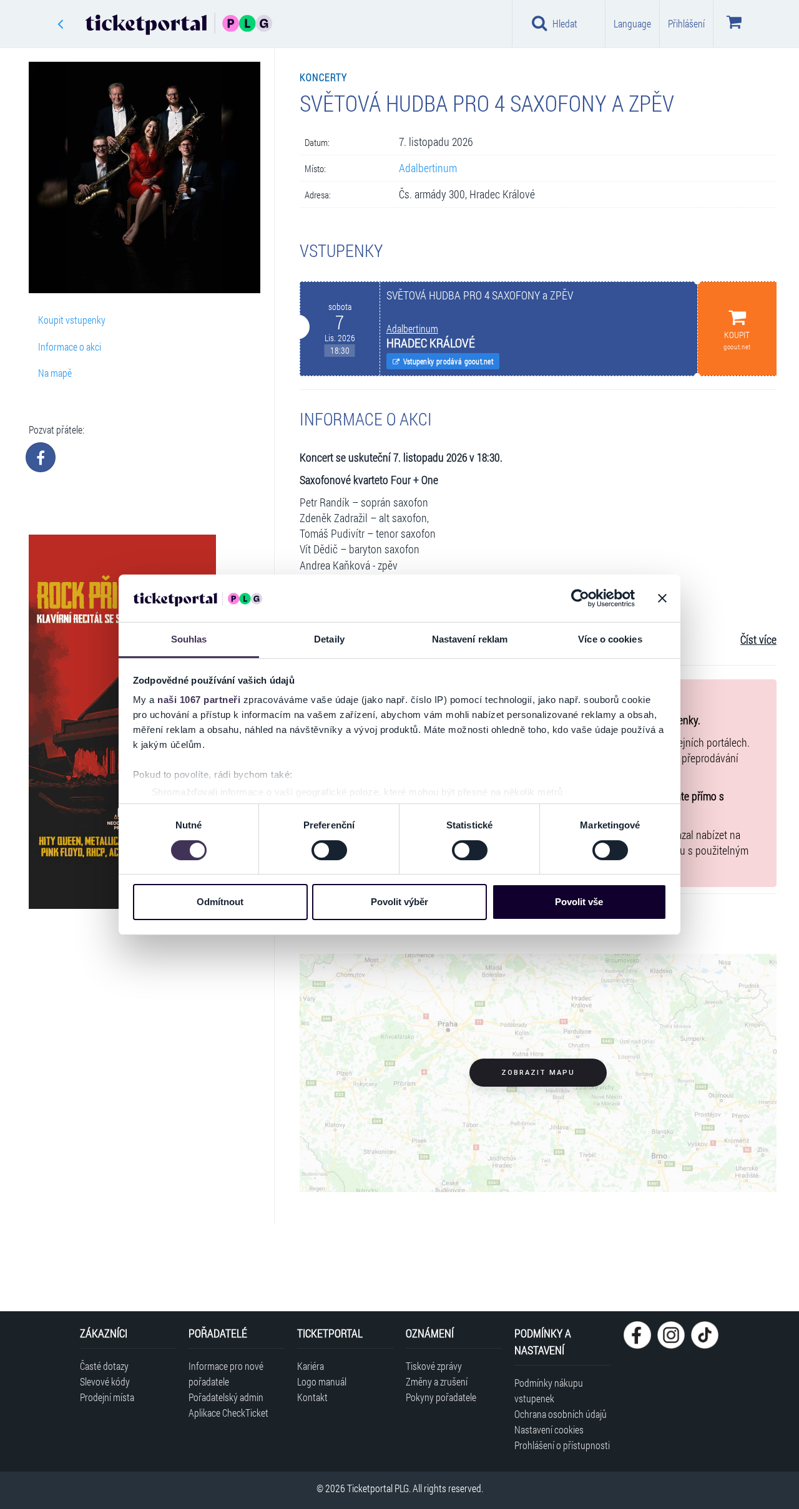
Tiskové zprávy (434, 1365)
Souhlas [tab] (189, 639)
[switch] (329, 850)
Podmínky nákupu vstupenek (548, 1390)
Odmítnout (220, 901)
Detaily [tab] (329, 639)
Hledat (564, 23)
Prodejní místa (107, 1397)
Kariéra (310, 1365)
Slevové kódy (105, 1381)
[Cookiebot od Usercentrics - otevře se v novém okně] (580, 598)
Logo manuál (321, 1381)
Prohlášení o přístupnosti (562, 1445)
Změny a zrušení (437, 1381)
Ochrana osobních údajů (560, 1413)
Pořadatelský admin (226, 1397)
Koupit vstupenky (71, 319)
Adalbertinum (428, 168)
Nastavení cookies (549, 1429)
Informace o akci (69, 346)
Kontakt (312, 1397)
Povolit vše (579, 901)
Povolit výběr (399, 901)
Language (632, 23)
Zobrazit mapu (538, 1073)
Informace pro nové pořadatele (226, 1373)
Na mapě (55, 372)
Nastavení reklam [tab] (470, 639)
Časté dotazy (104, 1365)
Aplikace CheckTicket (228, 1412)
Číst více (758, 640)
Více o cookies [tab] (610, 639)
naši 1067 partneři (198, 699)
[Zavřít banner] (662, 598)
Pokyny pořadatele (441, 1397)
